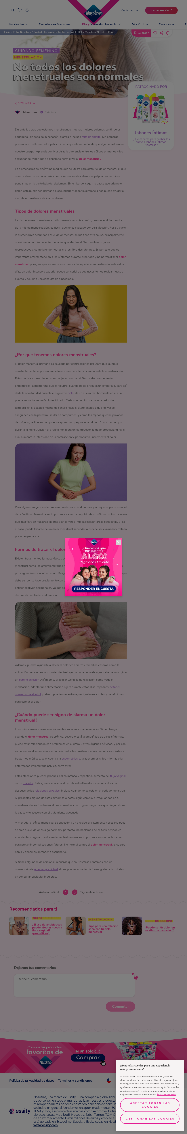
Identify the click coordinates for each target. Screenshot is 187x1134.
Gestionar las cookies (150, 1118)
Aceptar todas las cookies (150, 1105)
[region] (150, 1095)
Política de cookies (166, 1094)
